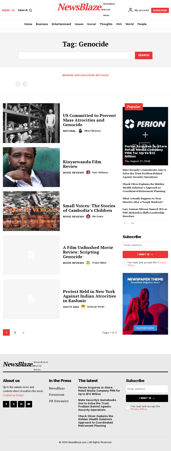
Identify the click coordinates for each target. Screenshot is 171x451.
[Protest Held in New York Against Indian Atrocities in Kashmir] (31, 299)
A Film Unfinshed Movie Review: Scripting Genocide (88, 252)
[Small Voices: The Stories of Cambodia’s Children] (31, 211)
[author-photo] (81, 131)
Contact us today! (13, 395)
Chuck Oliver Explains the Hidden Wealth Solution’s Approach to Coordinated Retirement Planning (144, 187)
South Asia (71, 306)
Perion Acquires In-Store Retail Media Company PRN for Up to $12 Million (146, 151)
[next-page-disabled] (24, 84)
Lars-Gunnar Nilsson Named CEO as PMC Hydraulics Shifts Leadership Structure (145, 212)
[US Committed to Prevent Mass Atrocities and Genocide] (31, 123)
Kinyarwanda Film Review (82, 164)
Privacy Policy (139, 409)
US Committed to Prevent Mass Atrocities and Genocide (89, 120)
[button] (25, 10)
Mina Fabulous (92, 130)
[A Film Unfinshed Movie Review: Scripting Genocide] (31, 255)
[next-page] (23, 332)
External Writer (96, 306)
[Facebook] (6, 404)
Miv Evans (97, 216)
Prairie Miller (99, 262)
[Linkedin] (21, 404)
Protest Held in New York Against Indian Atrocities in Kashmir (89, 296)
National (69, 130)
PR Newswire (59, 401)
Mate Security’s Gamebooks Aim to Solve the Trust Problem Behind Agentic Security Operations (144, 173)
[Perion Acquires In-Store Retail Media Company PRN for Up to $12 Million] (145, 136)
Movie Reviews (73, 172)
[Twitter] (13, 404)
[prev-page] (18, 84)
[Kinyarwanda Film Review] (31, 167)
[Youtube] (29, 404)
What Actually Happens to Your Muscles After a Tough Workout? (143, 200)
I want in (143, 254)
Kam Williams (100, 172)
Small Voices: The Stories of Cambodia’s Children (89, 208)
